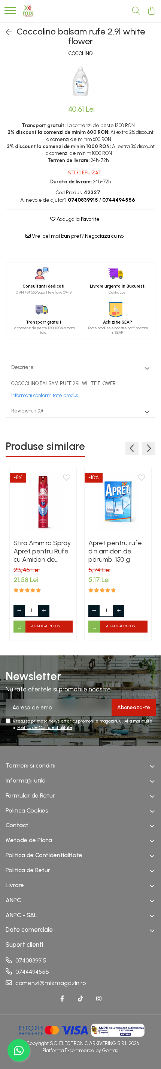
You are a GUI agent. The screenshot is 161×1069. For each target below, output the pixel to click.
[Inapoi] (5, 32)
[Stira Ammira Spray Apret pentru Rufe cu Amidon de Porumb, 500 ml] (43, 501)
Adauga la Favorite (77, 219)
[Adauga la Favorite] (67, 478)
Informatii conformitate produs (44, 395)
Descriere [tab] (22, 367)
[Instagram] (99, 999)
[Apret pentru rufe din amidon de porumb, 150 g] (118, 501)
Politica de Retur (28, 870)
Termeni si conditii (30, 765)
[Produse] (10, 11)
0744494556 (31, 971)
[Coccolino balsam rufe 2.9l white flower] (80, 81)
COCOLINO (80, 53)
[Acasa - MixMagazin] (28, 11)
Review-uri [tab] (27, 411)
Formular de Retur (30, 795)
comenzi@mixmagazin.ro (50, 983)
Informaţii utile (26, 780)
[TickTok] (80, 999)
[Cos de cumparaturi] (151, 11)
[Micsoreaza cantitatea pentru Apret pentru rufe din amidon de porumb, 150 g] (94, 611)
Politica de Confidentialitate (44, 727)
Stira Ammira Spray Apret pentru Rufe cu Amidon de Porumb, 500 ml (42, 551)
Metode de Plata (29, 840)
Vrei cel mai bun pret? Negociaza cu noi (78, 236)
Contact (17, 825)
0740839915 (30, 960)
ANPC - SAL (21, 915)
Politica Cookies (27, 810)
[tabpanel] (80, 81)
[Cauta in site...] (136, 11)
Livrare (15, 885)
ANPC (13, 900)
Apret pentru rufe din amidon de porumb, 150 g (115, 551)
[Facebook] (62, 999)
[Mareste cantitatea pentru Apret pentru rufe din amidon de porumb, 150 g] (118, 611)
